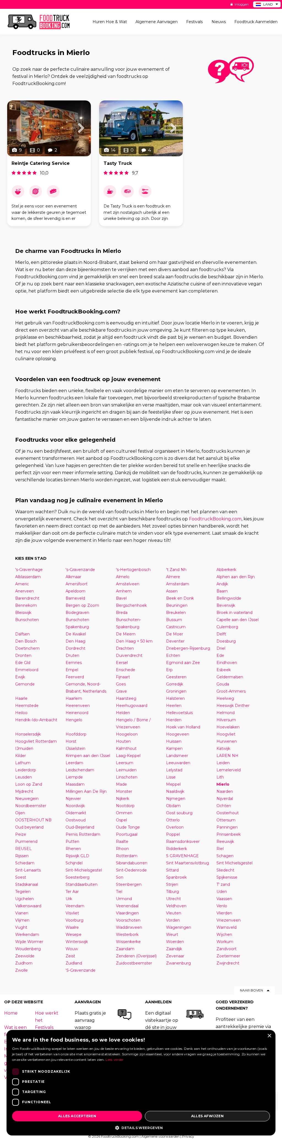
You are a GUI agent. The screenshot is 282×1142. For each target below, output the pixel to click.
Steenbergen (129, 884)
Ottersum (225, 820)
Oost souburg (179, 812)
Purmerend (26, 841)
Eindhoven (226, 662)
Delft (221, 634)
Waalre (72, 927)
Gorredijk (174, 684)
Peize (20, 834)
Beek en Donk (180, 598)
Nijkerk (122, 798)
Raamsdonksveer (183, 841)
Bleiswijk (23, 612)
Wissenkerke (128, 941)
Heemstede (27, 705)
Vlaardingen (127, 913)
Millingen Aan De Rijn (86, 791)
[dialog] (141, 1082)
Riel (220, 848)
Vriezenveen (228, 920)
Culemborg (227, 626)
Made (121, 784)
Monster (124, 791)
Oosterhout (227, 812)
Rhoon (122, 848)
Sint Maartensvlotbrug (187, 862)
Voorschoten (128, 920)
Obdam (173, 805)
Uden (221, 891)
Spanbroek (176, 877)
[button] (141, 1127)
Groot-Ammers (231, 691)
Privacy (188, 1136)
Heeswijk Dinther (233, 705)
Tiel (119, 891)
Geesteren (176, 676)
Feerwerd (75, 676)
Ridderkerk (176, 848)
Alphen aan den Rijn (235, 576)
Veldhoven (176, 905)
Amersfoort (77, 583)
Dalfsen (22, 634)
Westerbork (127, 934)
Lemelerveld (228, 769)
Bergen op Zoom (82, 605)
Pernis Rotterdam (83, 834)
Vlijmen (22, 920)
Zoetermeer (228, 956)
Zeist (70, 956)
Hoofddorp (76, 734)
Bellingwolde (228, 598)
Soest (20, 877)
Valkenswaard (28, 905)
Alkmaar (73, 576)
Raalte (122, 841)
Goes (121, 684)
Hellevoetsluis (179, 712)
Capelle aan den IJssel (237, 619)
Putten (72, 841)
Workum (224, 941)
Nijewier (73, 798)
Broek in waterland (234, 612)
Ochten (223, 805)
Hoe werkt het (46, 1016)
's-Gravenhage (29, 569)
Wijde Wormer (29, 941)
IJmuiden (24, 748)
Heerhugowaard (131, 705)
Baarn (222, 591)
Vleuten (173, 913)
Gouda (222, 684)
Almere (173, 576)
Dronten (23, 655)
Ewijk (20, 676)
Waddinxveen (129, 927)
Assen (172, 591)
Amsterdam (177, 583)
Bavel (121, 598)
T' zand (223, 884)
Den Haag (75, 641)
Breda (122, 612)
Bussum (174, 619)
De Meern (125, 634)
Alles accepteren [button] (77, 1116)
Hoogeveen (177, 734)
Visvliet (72, 913)
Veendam (75, 905)
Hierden (173, 719)
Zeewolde (24, 956)
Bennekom (26, 605)
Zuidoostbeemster (134, 963)
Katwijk (223, 748)
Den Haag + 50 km (134, 641)
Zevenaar (175, 956)
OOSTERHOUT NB (33, 820)
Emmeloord (26, 669)
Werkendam (27, 934)
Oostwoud (76, 820)
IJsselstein (75, 748)
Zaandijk (174, 948)
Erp (169, 669)
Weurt (172, 934)
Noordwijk (75, 805)
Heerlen (173, 705)
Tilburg (172, 891)
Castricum (176, 626)
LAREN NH (227, 755)
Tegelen (23, 891)
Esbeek (223, 669)
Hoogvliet (225, 734)
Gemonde (25, 684)
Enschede (125, 669)
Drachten (125, 648)
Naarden (224, 791)
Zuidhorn (23, 963)
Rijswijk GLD (77, 855)
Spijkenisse (226, 877)
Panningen (227, 827)
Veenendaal (127, 905)
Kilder (20, 755)
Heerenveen (78, 705)
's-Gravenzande (80, 569)
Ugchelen (24, 898)
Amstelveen (127, 583)
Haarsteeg (126, 698)
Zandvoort (226, 948)
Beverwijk (225, 605)
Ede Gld (22, 662)
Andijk (222, 583)
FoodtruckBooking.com (215, 518)
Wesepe (74, 934)
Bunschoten (27, 619)
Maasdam (75, 784)
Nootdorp (125, 805)
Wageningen (178, 927)
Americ (22, 583)
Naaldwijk (175, 791)
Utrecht (173, 898)
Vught (21, 927)
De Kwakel (76, 634)
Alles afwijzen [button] (207, 1116)
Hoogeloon (127, 734)
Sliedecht (225, 870)
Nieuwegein (27, 798)
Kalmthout (126, 748)
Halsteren (175, 698)
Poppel (173, 834)
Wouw (72, 948)
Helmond (225, 712)
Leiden (223, 762)
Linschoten (126, 777)
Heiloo (21, 712)
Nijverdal (224, 798)
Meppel (173, 784)
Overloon (175, 827)
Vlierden (224, 913)
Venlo (221, 905)
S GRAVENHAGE (182, 855)
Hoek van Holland (183, 727)
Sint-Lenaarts (28, 870)
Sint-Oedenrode (131, 870)
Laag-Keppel (128, 755)
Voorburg (74, 920)
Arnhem (124, 591)
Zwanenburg (178, 963)
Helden (123, 712)
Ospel (121, 820)
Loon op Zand (28, 784)
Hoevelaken (228, 727)
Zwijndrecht (227, 963)
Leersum (124, 762)
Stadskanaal (26, 884)
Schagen (225, 855)
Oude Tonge (128, 827)
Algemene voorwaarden (160, 1136)
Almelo (122, 576)
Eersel (122, 662)
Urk (69, 898)
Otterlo (173, 820)
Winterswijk (77, 941)
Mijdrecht (24, 791)
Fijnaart (123, 676)
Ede (220, 655)
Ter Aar (72, 891)
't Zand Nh (176, 569)
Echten (173, 655)
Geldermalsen (229, 676)
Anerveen (24, 591)
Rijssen (22, 855)
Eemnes (74, 662)
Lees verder (114, 1060)
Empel (72, 669)
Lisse (171, 777)
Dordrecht (75, 648)
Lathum (23, 762)
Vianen (21, 913)
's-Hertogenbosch (133, 569)
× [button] (269, 1036)
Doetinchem (27, 648)
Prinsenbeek (228, 834)
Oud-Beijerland (80, 827)
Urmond (124, 898)
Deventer (175, 641)
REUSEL (23, 848)
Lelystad (174, 769)
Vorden (173, 920)
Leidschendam (80, 769)
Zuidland (74, 963)
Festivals (44, 1027)
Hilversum (226, 719)
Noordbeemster (30, 805)
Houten (123, 741)
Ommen (124, 812)
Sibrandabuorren (131, 862)
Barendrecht (27, 598)
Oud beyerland (29, 827)
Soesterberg (78, 877)
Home (11, 1013)
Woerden (175, 941)
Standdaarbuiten (81, 884)
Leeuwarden (178, 762)
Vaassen (224, 898)
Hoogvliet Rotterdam (36, 741)
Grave (121, 691)
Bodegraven (77, 612)
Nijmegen (175, 798)
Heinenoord (77, 712)
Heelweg (225, 698)
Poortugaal (126, 834)
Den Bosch (26, 641)
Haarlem (74, 698)
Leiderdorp (25, 769)
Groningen (176, 691)
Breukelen (176, 612)
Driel (220, 648)
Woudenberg (28, 948)
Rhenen (73, 848)
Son (119, 877)
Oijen (20, 812)
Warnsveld (226, 927)
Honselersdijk (28, 734)
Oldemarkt (76, 812)
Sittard (172, 870)
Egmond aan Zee (183, 662)
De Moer (174, 634)
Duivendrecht (129, 655)
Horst (71, 741)
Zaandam (125, 948)
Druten (72, 655)
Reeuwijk (225, 841)
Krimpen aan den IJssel (88, 755)
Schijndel (74, 862)
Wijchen (224, 934)
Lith (220, 777)
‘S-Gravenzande (81, 970)
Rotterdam (126, 855)
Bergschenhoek (131, 605)
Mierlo (222, 784)
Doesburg (226, 641)
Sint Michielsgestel (234, 862)
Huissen (173, 741)
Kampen (174, 748)
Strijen (172, 884)
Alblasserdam (28, 576)
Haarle (21, 698)
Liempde (74, 777)
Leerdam (74, 762)
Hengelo (74, 719)
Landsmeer (177, 755)
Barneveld (75, 598)
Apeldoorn (75, 591)
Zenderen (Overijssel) (136, 956)
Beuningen (177, 605)
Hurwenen (226, 741)
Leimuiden (126, 769)
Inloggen (241, 4)
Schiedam (24, 862)
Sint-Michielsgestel (84, 870)
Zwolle (21, 970)
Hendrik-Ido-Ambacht (36, 719)
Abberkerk (226, 569)
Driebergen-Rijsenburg (188, 648)
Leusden (23, 777)
